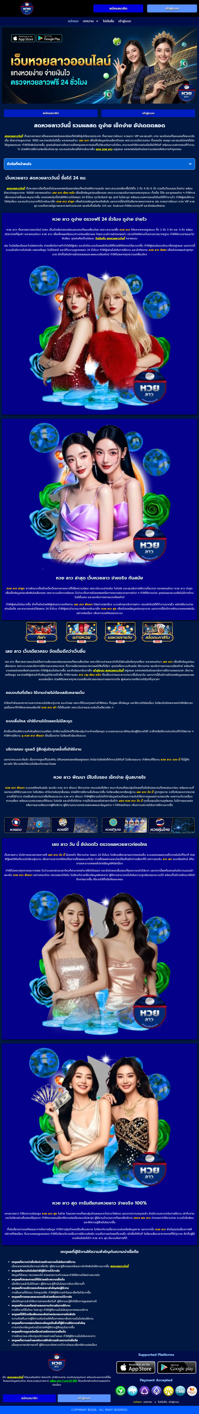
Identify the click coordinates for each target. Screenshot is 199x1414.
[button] (190, 164)
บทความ (88, 21)
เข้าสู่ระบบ (124, 21)
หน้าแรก (73, 21)
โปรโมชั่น (108, 21)
